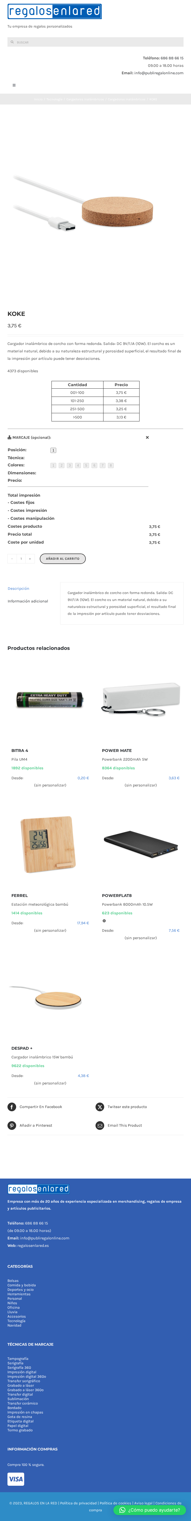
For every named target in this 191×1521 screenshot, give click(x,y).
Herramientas (19, 1294)
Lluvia (12, 1312)
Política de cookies (115, 1503)
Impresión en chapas (25, 1412)
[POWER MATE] (140, 699)
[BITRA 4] (50, 699)
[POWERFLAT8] (140, 844)
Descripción (18, 588)
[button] (149, 1510)
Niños (12, 1303)
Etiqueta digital (20, 1421)
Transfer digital (20, 1394)
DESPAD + (22, 1048)
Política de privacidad (78, 1503)
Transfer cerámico (22, 1403)
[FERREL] (50, 844)
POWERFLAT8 (117, 895)
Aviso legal (143, 1503)
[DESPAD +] (50, 997)
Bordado (14, 1408)
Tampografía (17, 1358)
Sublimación (18, 1399)
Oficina (13, 1307)
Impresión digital (21, 1372)
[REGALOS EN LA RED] (95, 19)
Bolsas (13, 1280)
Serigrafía (15, 1363)
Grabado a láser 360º (25, 1390)
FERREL (19, 895)
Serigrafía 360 (19, 1367)
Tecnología (16, 1321)
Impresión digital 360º (26, 1376)
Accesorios (16, 1316)
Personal (14, 1298)
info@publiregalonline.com (159, 73)
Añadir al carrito (63, 558)
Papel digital (17, 1425)
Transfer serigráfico (23, 1381)
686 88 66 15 (172, 58)
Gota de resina (19, 1416)
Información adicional (28, 601)
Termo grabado (20, 1430)
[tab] (30, 588)
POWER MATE (117, 750)
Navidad (14, 1325)
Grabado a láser (20, 1385)
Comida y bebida (21, 1285)
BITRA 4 (19, 750)
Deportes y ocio (20, 1289)
